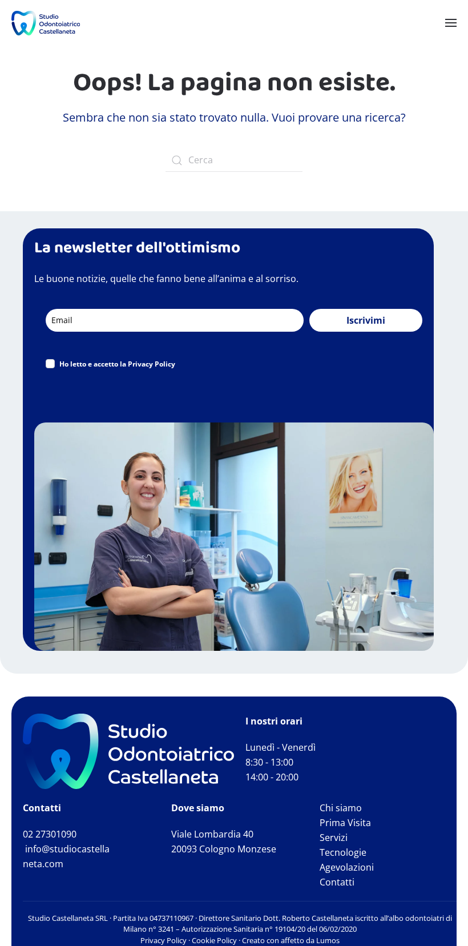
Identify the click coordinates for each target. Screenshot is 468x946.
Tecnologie (343, 852)
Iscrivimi (365, 320)
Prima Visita (345, 822)
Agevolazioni (347, 867)
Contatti (337, 882)
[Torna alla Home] (45, 23)
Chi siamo (341, 808)
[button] (451, 23)
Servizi (334, 837)
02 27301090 (49, 834)
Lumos (328, 940)
